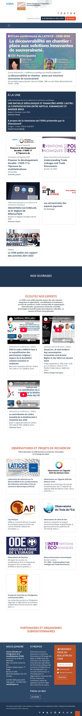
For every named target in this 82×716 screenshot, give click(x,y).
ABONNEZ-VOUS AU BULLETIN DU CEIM (64, 653)
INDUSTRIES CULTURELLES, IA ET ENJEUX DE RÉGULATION (22, 210)
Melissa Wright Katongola (53, 373)
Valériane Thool (15, 427)
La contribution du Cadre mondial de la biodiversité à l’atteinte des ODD (23, 417)
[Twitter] (61, 13)
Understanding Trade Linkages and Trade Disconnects (55, 163)
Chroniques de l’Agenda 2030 (19, 157)
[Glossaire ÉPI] (63, 712)
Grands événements (15, 72)
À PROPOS (36, 646)
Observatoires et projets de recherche (41, 448)
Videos (68, 347)
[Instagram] (67, 13)
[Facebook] (58, 13)
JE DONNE (70, 18)
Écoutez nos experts (41, 296)
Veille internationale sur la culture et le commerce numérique (31, 100)
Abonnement (65, 669)
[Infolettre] (74, 13)
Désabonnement (66, 672)
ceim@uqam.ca (12, 684)
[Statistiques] (67, 712)
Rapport (11, 249)
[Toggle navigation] (9, 25)
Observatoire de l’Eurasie (18, 557)
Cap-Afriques (13, 519)
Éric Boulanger (49, 209)
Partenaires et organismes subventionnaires (41, 629)
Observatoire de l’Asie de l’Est (55, 519)
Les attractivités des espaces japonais (55, 204)
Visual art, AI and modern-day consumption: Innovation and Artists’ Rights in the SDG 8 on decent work (58, 355)
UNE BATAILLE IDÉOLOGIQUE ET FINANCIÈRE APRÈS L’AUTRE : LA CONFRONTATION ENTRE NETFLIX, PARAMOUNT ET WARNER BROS (41, 106)
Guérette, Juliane (14, 174)
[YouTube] (64, 13)
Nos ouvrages (41, 276)
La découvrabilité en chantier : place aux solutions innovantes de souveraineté (35, 77)
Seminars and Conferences (54, 347)
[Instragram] (51, 712)
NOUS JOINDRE (15, 646)
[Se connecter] (71, 712)
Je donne (35, 697)
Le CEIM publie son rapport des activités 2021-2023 (23, 254)
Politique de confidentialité (67, 706)
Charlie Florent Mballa (16, 129)
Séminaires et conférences (19, 347)
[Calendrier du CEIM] (71, 13)
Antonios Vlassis (14, 115)
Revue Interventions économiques (57, 157)
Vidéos (33, 347)
